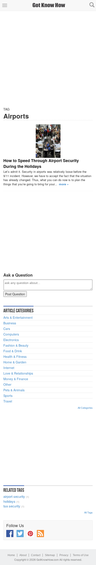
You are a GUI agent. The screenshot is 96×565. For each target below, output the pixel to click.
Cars (6, 328)
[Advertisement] (48, 59)
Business (9, 323)
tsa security (11, 506)
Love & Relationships (18, 373)
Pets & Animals (14, 390)
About (23, 555)
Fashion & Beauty (15, 345)
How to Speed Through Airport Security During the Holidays (41, 163)
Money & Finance (15, 379)
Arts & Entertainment (18, 317)
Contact (35, 555)
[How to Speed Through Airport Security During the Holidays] (48, 141)
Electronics (11, 340)
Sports (8, 395)
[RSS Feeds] (40, 533)
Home (11, 555)
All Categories (85, 407)
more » (64, 184)
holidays (9, 501)
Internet (8, 367)
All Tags (88, 512)
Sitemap (50, 555)
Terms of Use (81, 555)
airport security (14, 496)
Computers (11, 334)
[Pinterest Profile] (30, 533)
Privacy (63, 555)
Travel (7, 401)
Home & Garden (14, 362)
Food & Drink (12, 351)
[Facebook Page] (9, 533)
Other (7, 384)
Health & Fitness (15, 356)
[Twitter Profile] (20, 533)
